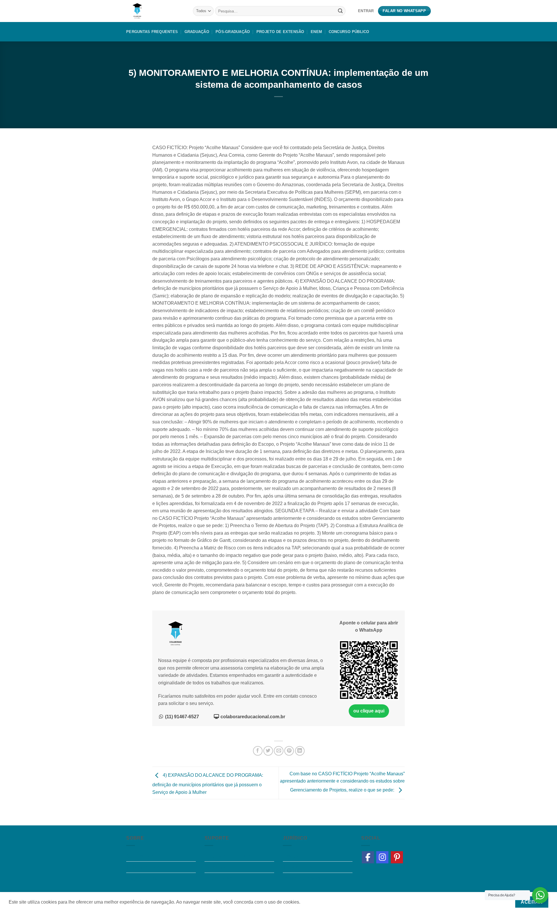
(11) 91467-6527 (181, 716)
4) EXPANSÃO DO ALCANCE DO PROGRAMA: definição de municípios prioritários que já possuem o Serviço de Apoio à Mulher (207, 784)
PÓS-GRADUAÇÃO (233, 32)
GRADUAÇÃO (197, 32)
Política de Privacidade (306, 878)
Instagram (293, 855)
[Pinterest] (397, 857)
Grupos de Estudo (144, 878)
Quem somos (139, 855)
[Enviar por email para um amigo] (278, 751)
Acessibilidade (220, 867)
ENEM (316, 32)
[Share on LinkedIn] (300, 751)
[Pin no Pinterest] (289, 751)
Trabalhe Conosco (145, 867)
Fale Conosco (219, 878)
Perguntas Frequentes (152, 32)
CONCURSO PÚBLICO (349, 32)
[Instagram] (382, 857)
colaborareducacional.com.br (252, 716)
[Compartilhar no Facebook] (258, 751)
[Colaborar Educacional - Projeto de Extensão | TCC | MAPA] (155, 11)
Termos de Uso (298, 867)
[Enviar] (340, 11)
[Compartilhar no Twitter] (268, 751)
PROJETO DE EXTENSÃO (280, 32)
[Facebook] (368, 857)
